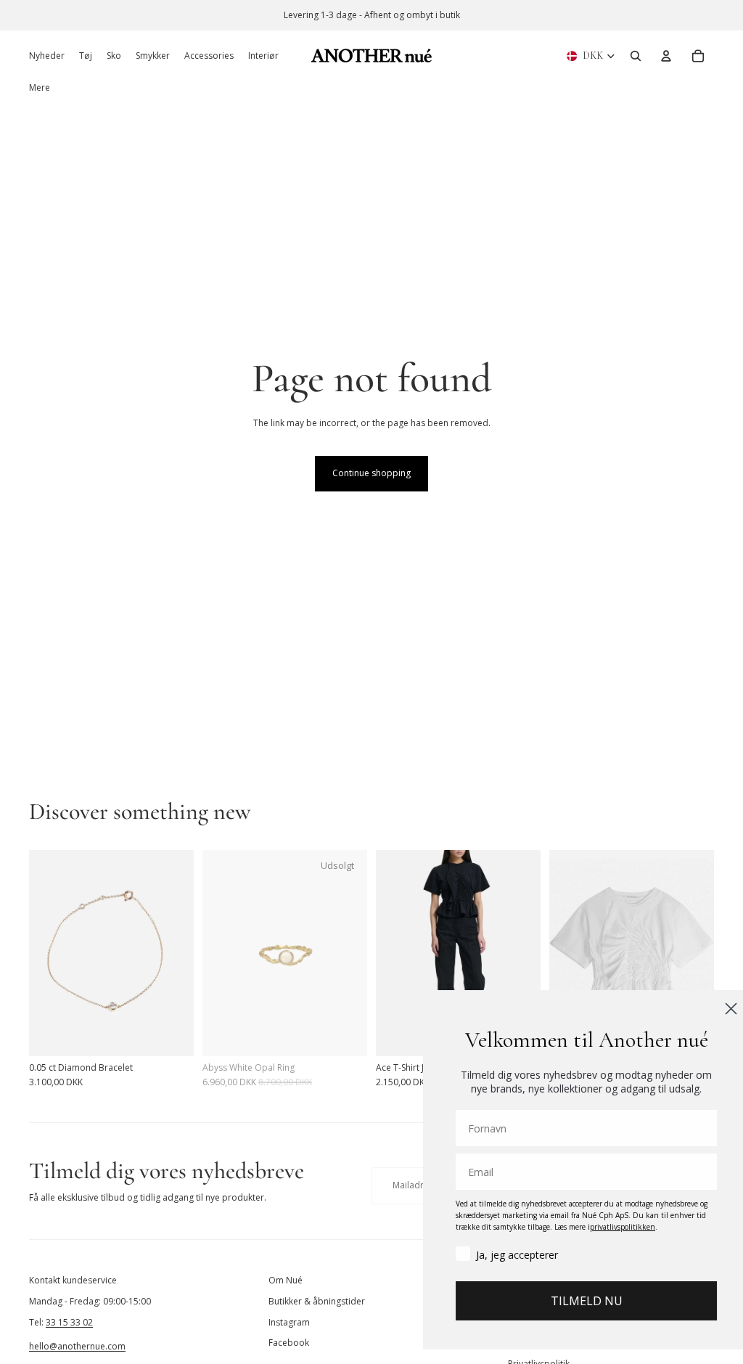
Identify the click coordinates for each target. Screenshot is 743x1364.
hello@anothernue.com (77, 1346)
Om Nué (285, 1280)
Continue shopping (371, 473)
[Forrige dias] (40, 953)
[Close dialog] (710, 1008)
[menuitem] (39, 88)
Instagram (289, 1322)
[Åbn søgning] (636, 56)
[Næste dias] (182, 953)
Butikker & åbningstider (316, 1301)
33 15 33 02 (69, 1322)
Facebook (288, 1342)
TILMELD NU (566, 1301)
